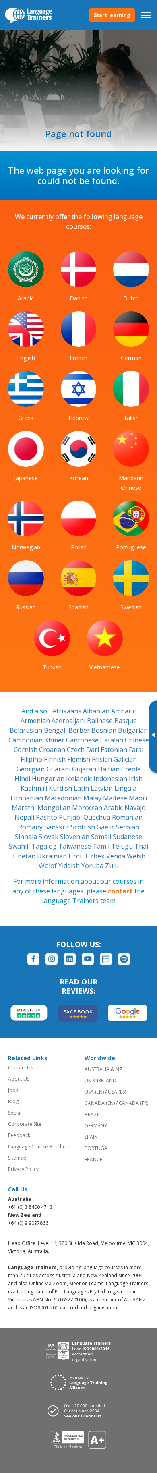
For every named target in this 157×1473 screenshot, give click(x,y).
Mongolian (54, 807)
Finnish (55, 759)
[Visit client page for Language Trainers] (78, 1411)
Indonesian (111, 778)
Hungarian (49, 778)
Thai (141, 846)
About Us (18, 1078)
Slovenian (75, 836)
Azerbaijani (69, 720)
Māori (138, 797)
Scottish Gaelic (93, 826)
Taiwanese (75, 846)
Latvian (102, 788)
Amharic (123, 710)
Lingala (125, 788)
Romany (31, 826)
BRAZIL (93, 1114)
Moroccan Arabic (98, 807)
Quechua (97, 817)
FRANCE (93, 1159)
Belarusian (27, 730)
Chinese (137, 739)
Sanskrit (57, 826)
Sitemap (17, 1157)
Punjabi (71, 817)
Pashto (47, 817)
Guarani (59, 768)
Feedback (19, 1135)
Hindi (23, 778)
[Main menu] (146, 15)
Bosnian (104, 730)
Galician (125, 759)
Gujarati (85, 768)
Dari (93, 749)
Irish (136, 778)
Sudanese (127, 836)
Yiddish (69, 865)
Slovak (49, 836)
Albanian (97, 710)
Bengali (56, 730)
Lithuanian (27, 797)
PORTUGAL (97, 1148)
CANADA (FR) (133, 1103)
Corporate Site (24, 1124)
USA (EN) (94, 1091)
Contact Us (20, 1067)
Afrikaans (67, 710)
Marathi (24, 807)
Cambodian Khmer (37, 739)
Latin (82, 788)
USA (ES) (117, 1091)
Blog (13, 1101)
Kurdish (61, 788)
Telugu (122, 846)
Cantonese (83, 739)
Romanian (127, 817)
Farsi (136, 749)
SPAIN (91, 1136)
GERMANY (96, 1125)
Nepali (25, 817)
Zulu (112, 865)
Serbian (127, 826)
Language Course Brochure (39, 1146)
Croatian (53, 749)
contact (120, 891)
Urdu (76, 855)
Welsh (136, 855)
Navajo (135, 807)
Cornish (26, 749)
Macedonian (64, 797)
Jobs (13, 1090)
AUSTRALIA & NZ (103, 1069)
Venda (116, 855)
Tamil (102, 846)
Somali (102, 836)
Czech (76, 749)
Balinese (100, 720)
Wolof (48, 865)
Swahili (20, 846)
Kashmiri (35, 788)
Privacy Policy (23, 1169)
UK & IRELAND (100, 1080)
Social (14, 1112)
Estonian (115, 749)
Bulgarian (133, 730)
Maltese (116, 797)
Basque (125, 720)
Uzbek (95, 855)
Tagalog (44, 846)
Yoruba (93, 865)
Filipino (32, 759)
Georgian (31, 768)
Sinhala (27, 836)
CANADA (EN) (100, 1103)
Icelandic (79, 778)
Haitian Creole (119, 768)
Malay (93, 797)
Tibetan (24, 855)
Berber (79, 730)
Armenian (36, 720)
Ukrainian (52, 855)
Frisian (103, 759)
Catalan (112, 739)
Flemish (79, 759)
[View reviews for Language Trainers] (79, 1440)
